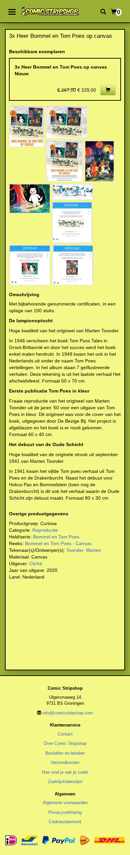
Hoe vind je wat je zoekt (65, 772)
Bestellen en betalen (65, 753)
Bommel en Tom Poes (56, 536)
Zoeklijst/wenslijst (65, 781)
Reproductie (45, 530)
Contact (65, 734)
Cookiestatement (65, 821)
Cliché (35, 563)
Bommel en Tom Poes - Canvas (58, 543)
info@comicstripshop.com (68, 712)
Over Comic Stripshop (65, 743)
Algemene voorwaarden (65, 802)
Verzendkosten (65, 762)
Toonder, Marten (83, 550)
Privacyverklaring (65, 812)
